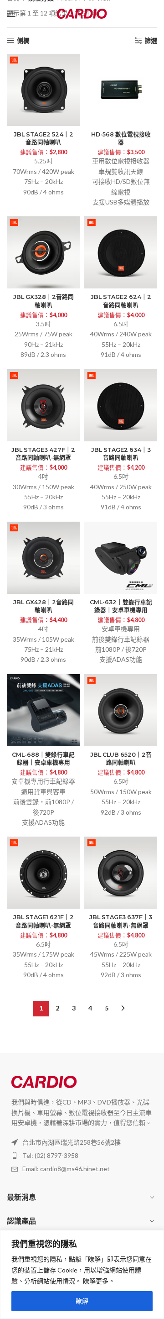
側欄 (23, 40)
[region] (82, 1274)
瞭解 (82, 1301)
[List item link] (82, 1156)
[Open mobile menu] (11, 14)
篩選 (150, 40)
